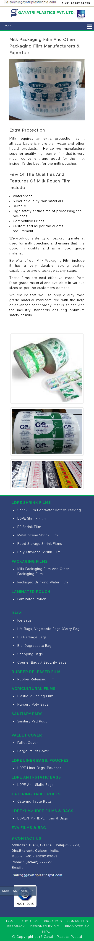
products (53, 921)
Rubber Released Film (36, 679)
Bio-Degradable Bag (34, 645)
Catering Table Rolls (34, 801)
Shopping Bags (30, 654)
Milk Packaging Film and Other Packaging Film (43, 571)
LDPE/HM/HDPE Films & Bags (42, 818)
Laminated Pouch (31, 599)
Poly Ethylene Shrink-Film (39, 552)
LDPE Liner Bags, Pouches (39, 768)
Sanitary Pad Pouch (33, 721)
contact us (78, 921)
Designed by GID (44, 926)
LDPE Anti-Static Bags (35, 785)
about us (29, 921)
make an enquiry (18, 891)
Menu (9, 26)
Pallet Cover (27, 742)
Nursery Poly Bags (33, 704)
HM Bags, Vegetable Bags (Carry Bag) (49, 629)
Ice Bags (24, 620)
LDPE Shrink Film (31, 518)
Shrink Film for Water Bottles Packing (49, 510)
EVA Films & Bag (29, 828)
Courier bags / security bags (42, 662)
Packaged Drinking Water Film (42, 582)
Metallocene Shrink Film (37, 535)
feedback (16, 926)
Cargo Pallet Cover (33, 751)
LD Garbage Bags (32, 637)
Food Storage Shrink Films (39, 543)
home (11, 921)
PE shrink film (29, 527)
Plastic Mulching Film (35, 696)
